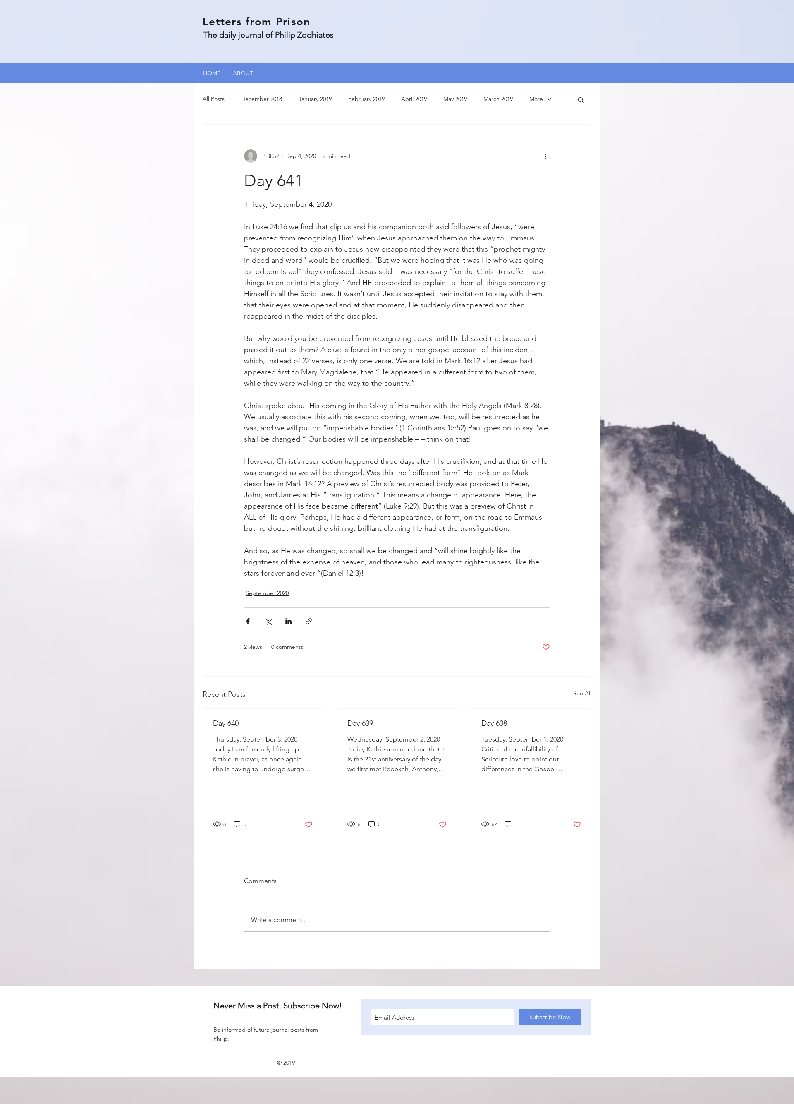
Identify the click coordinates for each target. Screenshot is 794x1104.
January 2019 (315, 99)
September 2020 (267, 593)
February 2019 (366, 99)
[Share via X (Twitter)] (268, 621)
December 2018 (261, 99)
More (536, 99)
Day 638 (494, 723)
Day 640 (226, 723)
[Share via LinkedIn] (288, 621)
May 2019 (455, 99)
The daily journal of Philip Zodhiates (268, 35)
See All (582, 693)
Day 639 (360, 723)
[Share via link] (309, 621)
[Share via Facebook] (248, 621)
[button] (581, 99)
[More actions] (545, 156)
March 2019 (498, 99)
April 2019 (414, 99)
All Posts (214, 99)
